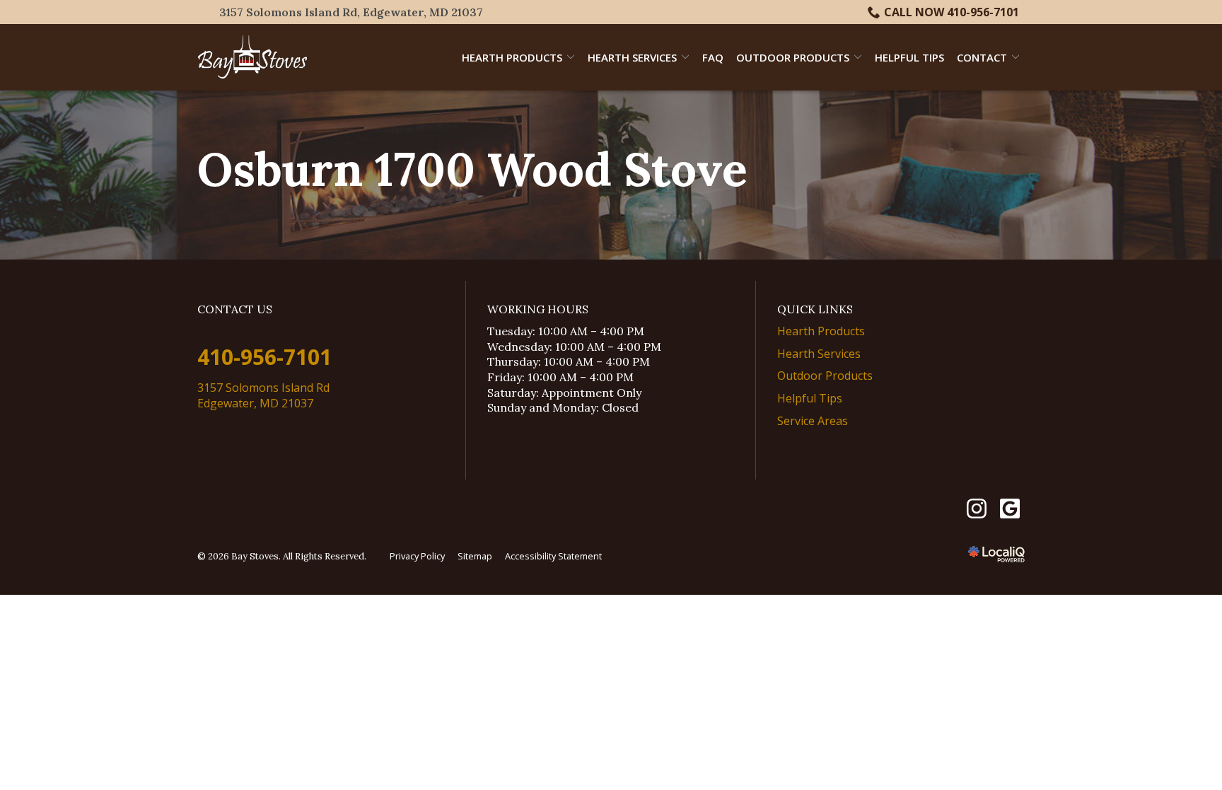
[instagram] (976, 509)
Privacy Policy (417, 556)
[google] (1009, 509)
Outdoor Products (792, 57)
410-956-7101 (264, 356)
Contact (982, 57)
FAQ (712, 57)
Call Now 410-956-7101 (951, 12)
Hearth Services (632, 57)
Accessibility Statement (553, 556)
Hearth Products (512, 57)
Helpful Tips (909, 57)
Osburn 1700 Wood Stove (472, 169)
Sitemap (475, 556)
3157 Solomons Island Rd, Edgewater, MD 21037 (351, 12)
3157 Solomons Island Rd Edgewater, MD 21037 (263, 395)
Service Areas (812, 421)
